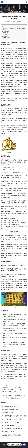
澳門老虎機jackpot (7, 387)
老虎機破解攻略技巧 (7, 34)
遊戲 (6, 44)
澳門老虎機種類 (17, 387)
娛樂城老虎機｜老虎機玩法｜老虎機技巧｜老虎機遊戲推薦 (14, 28)
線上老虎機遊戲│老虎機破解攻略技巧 (12, 428)
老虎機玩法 (8, 21)
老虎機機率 (5, 36)
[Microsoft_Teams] (24, 444)
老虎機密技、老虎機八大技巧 (10, 409)
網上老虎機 (10, 389)
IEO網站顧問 (22, 445)
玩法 (16, 42)
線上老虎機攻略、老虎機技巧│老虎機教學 (13, 419)
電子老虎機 (17, 391)
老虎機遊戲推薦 (6, 37)
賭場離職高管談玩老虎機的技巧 (11, 398)
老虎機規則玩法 (6, 31)
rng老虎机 (5, 385)
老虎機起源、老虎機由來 (9, 412)
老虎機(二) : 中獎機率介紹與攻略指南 (12, 435)
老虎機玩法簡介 (6, 32)
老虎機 (7, 42)
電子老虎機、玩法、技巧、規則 (10, 422)
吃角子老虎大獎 (14, 385)
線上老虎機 (19, 389)
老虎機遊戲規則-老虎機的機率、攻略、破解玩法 (14, 416)
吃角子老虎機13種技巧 (8, 425)
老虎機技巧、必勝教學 (8, 432)
